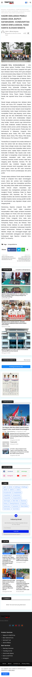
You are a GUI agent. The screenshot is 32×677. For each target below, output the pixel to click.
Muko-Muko (16, 500)
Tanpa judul (13, 442)
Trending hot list (7, 651)
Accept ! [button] (5, 674)
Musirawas (23, 500)
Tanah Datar (15, 509)
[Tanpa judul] (5, 444)
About (9, 663)
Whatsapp (23, 249)
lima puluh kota (7, 492)
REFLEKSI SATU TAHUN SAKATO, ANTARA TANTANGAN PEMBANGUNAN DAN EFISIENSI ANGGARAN (14, 323)
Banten (10, 487)
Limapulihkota (7, 495)
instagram (10, 475)
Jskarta (18, 489)
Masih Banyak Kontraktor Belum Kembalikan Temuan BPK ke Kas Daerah (15, 350)
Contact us (16, 663)
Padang (5, 503)
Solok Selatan (6, 509)
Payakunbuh (15, 506)
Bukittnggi (24, 487)
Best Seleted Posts (8, 638)
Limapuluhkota (11, 9)
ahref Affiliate (7, 642)
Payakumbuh (6, 506)
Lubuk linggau (7, 500)
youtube (24, 475)
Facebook (13, 249)
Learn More (11, 670)
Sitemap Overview (8, 648)
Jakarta (5, 489)
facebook (10, 471)
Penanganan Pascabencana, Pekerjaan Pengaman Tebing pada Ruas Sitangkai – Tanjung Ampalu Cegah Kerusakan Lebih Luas (22, 585)
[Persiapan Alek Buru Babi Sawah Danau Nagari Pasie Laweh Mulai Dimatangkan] (16, 415)
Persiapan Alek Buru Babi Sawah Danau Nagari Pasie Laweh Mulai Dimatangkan (15, 428)
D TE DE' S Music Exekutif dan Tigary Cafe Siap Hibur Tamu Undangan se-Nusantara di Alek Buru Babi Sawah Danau (19, 451)
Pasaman (23, 503)
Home (4, 663)
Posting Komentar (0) (16, 366)
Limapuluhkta (6, 498)
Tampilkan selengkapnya (23, 269)
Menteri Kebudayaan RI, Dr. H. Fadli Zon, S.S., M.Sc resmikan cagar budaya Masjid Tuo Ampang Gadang (15, 295)
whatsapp (24, 471)
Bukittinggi (17, 487)
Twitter (19, 249)
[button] (30, 2)
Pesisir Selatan (24, 506)
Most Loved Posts (8, 656)
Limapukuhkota (17, 492)
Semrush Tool (7, 640)
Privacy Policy (26, 663)
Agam (5, 487)
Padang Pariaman (14, 503)
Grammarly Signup (8, 653)
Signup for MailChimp (9, 635)
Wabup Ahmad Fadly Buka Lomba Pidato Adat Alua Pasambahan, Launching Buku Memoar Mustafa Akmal (19, 436)
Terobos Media (13, 666)
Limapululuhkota (16, 498)
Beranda (3, 9)
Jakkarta (12, 489)
